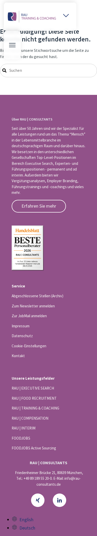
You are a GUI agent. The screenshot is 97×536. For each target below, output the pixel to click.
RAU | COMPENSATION (30, 418)
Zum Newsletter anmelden (33, 306)
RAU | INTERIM (23, 428)
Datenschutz (22, 335)
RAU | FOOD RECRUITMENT (34, 398)
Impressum (20, 325)
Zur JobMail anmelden (29, 315)
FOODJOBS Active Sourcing (34, 448)
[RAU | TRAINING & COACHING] (32, 17)
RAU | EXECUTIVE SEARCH (33, 388)
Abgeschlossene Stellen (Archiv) (37, 295)
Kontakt (18, 355)
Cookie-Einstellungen (29, 345)
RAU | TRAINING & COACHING (35, 408)
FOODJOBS (21, 438)
